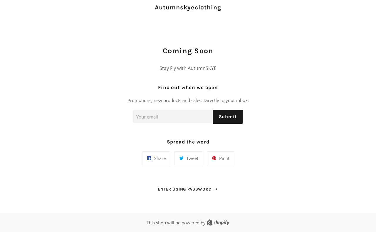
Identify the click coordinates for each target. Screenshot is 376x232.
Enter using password (185, 189)
